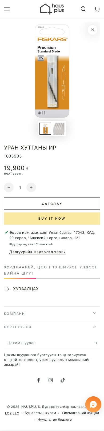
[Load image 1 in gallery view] (45, 129)
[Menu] (7, 9)
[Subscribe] (97, 343)
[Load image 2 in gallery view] (59, 129)
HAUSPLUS (30, 407)
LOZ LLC (12, 413)
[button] (83, 9)
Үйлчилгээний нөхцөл (80, 413)
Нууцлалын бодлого (55, 419)
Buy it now (52, 218)
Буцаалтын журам (40, 413)
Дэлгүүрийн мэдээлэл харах (37, 251)
